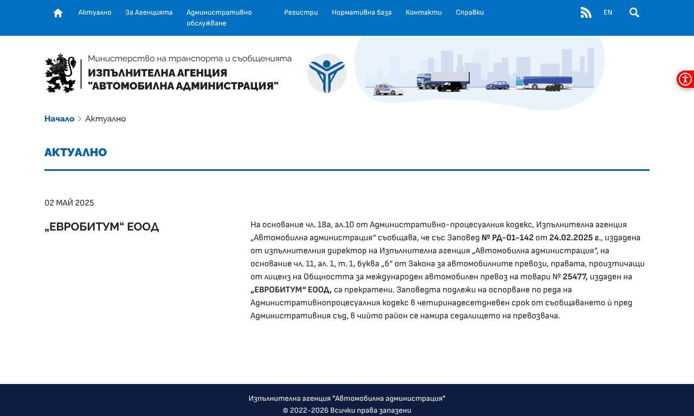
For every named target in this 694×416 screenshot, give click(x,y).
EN (607, 12)
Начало (59, 119)
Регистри (301, 12)
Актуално (95, 12)
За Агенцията (148, 12)
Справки (470, 12)
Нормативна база (362, 12)
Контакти (424, 12)
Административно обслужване (219, 18)
